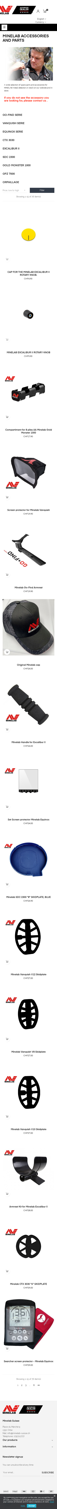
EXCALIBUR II (11, 148)
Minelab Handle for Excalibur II (29, 742)
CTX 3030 (8, 140)
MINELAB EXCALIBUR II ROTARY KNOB (28, 353)
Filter (42, 190)
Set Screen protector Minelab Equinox (28, 820)
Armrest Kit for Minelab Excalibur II (28, 1207)
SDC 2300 (9, 157)
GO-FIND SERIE (12, 115)
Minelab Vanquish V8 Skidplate (28, 1052)
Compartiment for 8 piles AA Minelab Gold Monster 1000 (28, 431)
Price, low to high (14, 190)
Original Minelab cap (28, 665)
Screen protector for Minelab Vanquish (28, 510)
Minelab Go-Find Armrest (29, 588)
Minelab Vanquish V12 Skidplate (28, 975)
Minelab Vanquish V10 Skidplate (28, 1129)
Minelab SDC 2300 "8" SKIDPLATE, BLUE (28, 897)
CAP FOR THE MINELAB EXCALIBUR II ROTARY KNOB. (28, 273)
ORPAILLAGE (11, 182)
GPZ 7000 (9, 174)
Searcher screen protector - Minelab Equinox (28, 1361)
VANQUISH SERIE (13, 123)
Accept (31, 1506)
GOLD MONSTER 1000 (17, 165)
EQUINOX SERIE (13, 132)
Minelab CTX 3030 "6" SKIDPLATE (28, 1284)
